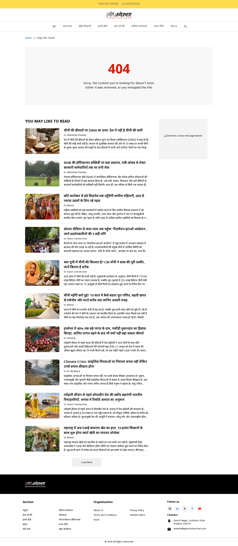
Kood (96, 519)
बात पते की (119, 26)
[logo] (119, 15)
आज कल (67, 26)
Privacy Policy (137, 510)
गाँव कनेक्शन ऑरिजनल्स (69, 519)
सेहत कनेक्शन (65, 529)
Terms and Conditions (105, 515)
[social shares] (169, 508)
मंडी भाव (26, 529)
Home (28, 38)
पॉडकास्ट (63, 515)
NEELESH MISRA (108, 4)
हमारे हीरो (102, 26)
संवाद (25, 524)
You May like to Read (47, 121)
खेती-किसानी (85, 26)
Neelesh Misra (137, 515)
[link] (87, 142)
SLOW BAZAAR (131, 4)
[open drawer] (54, 26)
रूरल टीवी (159, 26)
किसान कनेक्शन (66, 510)
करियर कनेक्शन (139, 26)
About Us (98, 510)
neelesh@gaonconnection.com (190, 528)
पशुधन (25, 510)
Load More (86, 462)
